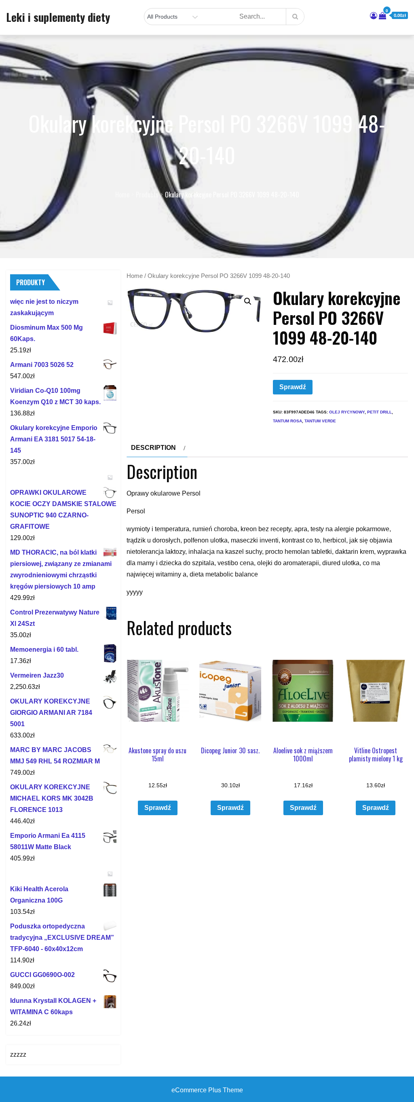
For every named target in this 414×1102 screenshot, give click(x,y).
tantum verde (320, 421)
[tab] (157, 448)
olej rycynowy (347, 412)
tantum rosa (287, 421)
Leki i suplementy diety (58, 17)
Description (153, 447)
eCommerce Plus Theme (207, 1090)
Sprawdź (292, 387)
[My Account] (373, 16)
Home (135, 276)
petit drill (379, 412)
